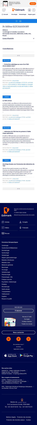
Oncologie (14, 14)
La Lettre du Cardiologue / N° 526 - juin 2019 (19, 150)
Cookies (28, 420)
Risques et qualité (7, 298)
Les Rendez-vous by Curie (9, 388)
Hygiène (4, 296)
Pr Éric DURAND (11, 84)
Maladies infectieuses (8, 260)
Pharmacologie (6, 274)
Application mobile (18, 349)
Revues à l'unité (26, 316)
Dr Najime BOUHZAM (11, 86)
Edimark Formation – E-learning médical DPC (14, 373)
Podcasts (25, 228)
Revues (7, 233)
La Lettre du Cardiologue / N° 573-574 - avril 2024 (21, 82)
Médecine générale (7, 265)
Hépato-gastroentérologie (9, 257)
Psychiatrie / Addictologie (9, 282)
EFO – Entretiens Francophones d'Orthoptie (14, 381)
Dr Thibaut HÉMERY (20, 84)
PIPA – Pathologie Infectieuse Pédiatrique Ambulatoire (17, 386)
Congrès (25, 222)
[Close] (1, 3)
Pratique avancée (7, 279)
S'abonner (18, 311)
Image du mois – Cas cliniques (10, 372)
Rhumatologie (5, 286)
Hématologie (22, 14)
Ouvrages (27, 319)
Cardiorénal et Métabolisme (9, 248)
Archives (18, 346)
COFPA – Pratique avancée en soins (12, 380)
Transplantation (6, 291)
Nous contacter (18, 332)
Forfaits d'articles (27, 321)
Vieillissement (5, 294)
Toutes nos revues (27, 324)
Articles (7, 222)
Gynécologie (5, 253)
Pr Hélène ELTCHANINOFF (13, 119)
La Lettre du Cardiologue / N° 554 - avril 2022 (20, 117)
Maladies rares (6, 262)
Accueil (6, 14)
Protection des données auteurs (15, 420)
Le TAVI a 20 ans (7, 100)
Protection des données (24, 417)
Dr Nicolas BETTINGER (22, 86)
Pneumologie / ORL (7, 277)
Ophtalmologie (6, 272)
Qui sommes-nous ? (18, 344)
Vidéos (7, 228)
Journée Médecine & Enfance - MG (12, 383)
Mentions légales (11, 417)
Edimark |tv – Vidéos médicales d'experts (13, 370)
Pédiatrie (4, 284)
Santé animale (6, 289)
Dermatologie (5, 250)
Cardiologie (5, 245)
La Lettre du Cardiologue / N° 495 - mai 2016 (20, 180)
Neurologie (5, 267)
